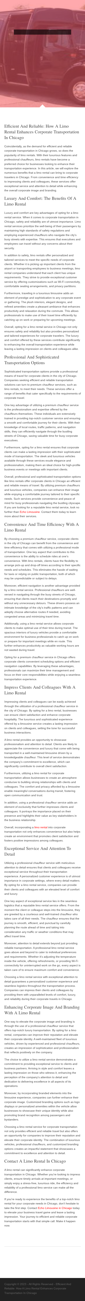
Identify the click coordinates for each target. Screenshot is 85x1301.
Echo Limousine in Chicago (55, 1208)
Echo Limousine (30, 511)
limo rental (40, 827)
